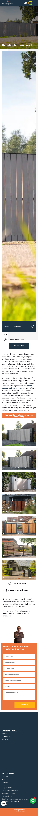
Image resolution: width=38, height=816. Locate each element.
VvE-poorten (6, 736)
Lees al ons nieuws (16, 340)
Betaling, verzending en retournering (15, 799)
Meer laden (19, 346)
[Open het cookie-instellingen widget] (3, 803)
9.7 (30, 3)
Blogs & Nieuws (7, 785)
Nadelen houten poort (12, 326)
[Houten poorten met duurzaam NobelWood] (19, 570)
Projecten (5, 779)
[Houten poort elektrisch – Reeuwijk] (19, 548)
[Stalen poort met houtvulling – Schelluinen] (19, 460)
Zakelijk (4, 734)
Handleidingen (7, 796)
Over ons (5, 776)
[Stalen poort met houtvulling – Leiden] (19, 482)
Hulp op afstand (7, 788)
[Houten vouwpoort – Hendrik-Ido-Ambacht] (19, 526)
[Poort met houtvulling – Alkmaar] (19, 504)
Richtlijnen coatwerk (9, 793)
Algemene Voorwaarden (10, 802)
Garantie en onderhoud (10, 790)
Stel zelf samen (19, 812)
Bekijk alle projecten (21, 583)
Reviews (5, 782)
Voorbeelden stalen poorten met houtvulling (19, 416)
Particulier (5, 739)
